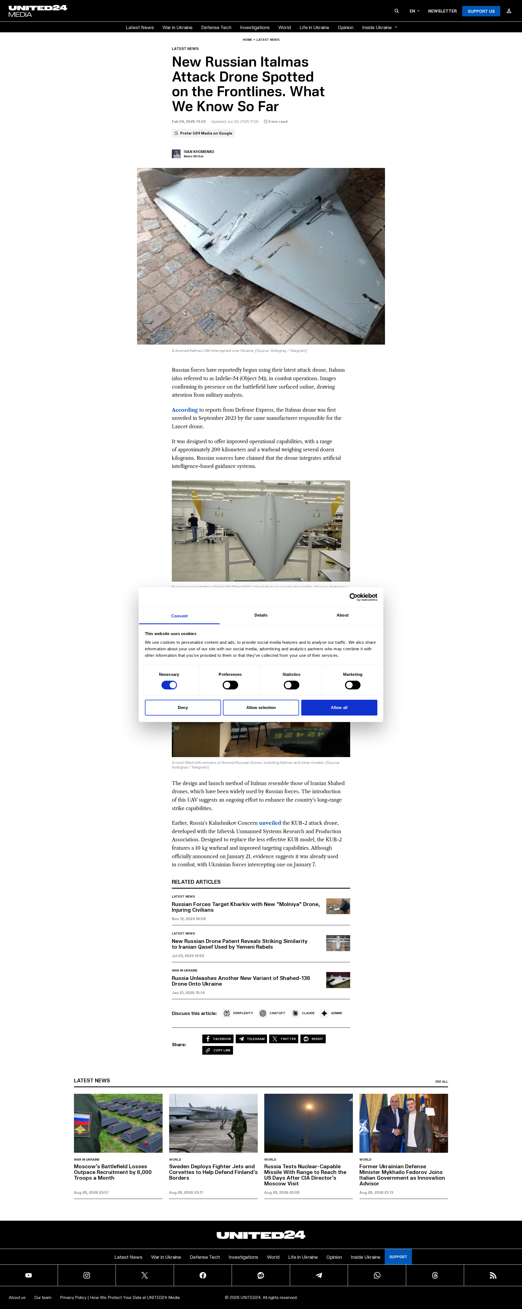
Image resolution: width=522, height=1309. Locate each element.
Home (247, 39)
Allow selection (261, 707)
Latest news (267, 39)
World (284, 27)
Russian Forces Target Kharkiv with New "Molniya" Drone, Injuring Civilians (246, 906)
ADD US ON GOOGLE (354, 1288)
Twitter (288, 1038)
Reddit (317, 1038)
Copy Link (222, 1050)
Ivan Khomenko (199, 151)
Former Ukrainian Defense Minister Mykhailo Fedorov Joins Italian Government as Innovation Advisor (402, 1174)
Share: (179, 1044)
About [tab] (343, 615)
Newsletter (442, 11)
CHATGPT (277, 1013)
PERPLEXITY (243, 1013)
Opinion (345, 27)
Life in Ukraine (314, 27)
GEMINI (336, 1013)
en (412, 11)
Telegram (256, 1038)
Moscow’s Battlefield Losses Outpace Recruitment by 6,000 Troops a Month (113, 1171)
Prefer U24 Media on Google (206, 133)
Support (398, 1256)
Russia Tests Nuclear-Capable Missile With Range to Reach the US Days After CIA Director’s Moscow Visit (305, 1174)
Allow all (339, 707)
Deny (183, 707)
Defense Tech (216, 27)
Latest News (140, 27)
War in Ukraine (177, 27)
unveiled (270, 823)
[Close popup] (515, 1274)
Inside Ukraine (377, 27)
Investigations (255, 27)
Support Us (481, 11)
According (185, 410)
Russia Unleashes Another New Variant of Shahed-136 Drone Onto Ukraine (241, 980)
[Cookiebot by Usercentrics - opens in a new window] (353, 597)
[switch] (230, 685)
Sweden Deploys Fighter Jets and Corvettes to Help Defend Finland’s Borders (213, 1171)
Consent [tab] (179, 615)
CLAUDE (308, 1013)
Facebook (222, 1038)
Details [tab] (261, 615)
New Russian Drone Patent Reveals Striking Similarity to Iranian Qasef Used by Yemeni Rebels (239, 943)
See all (441, 1081)
